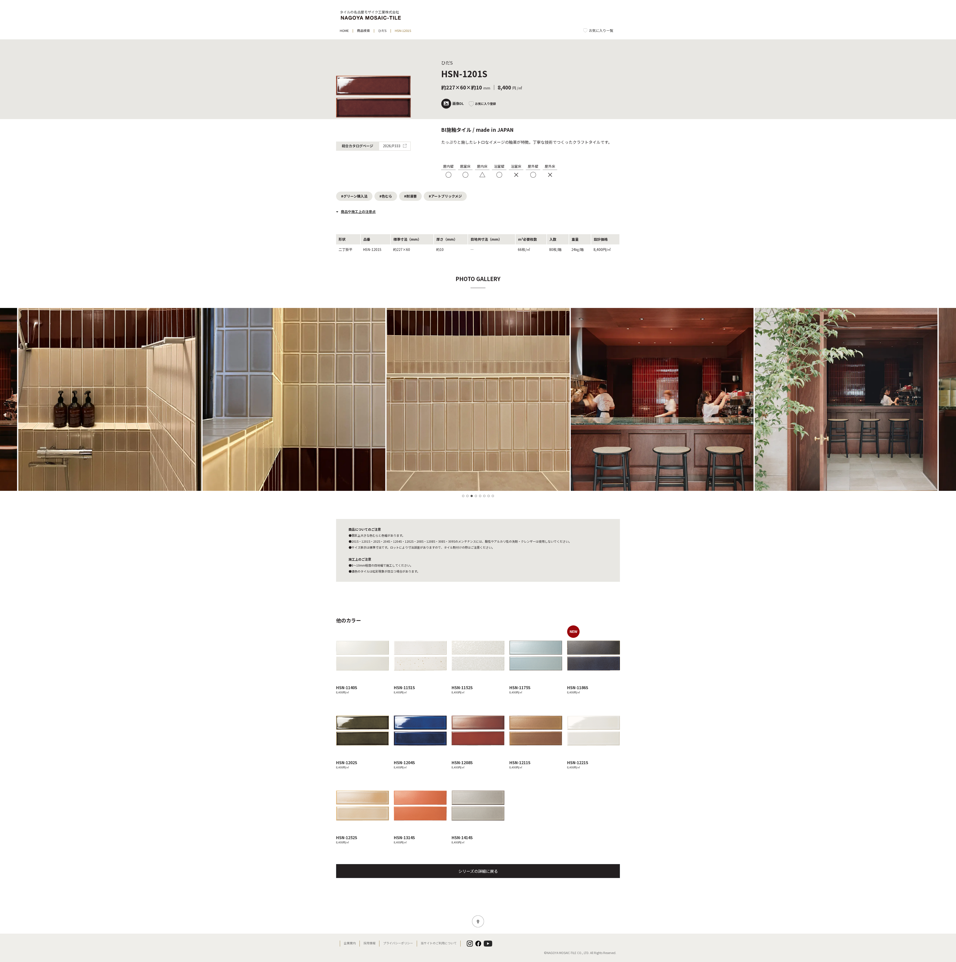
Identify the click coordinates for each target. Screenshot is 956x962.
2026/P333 (392, 146)
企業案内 (350, 943)
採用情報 (369, 943)
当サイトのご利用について (439, 943)
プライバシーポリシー (398, 943)
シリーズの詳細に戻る (478, 871)
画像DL (458, 103)
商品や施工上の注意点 (358, 211)
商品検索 (363, 30)
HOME (344, 30)
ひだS (382, 30)
